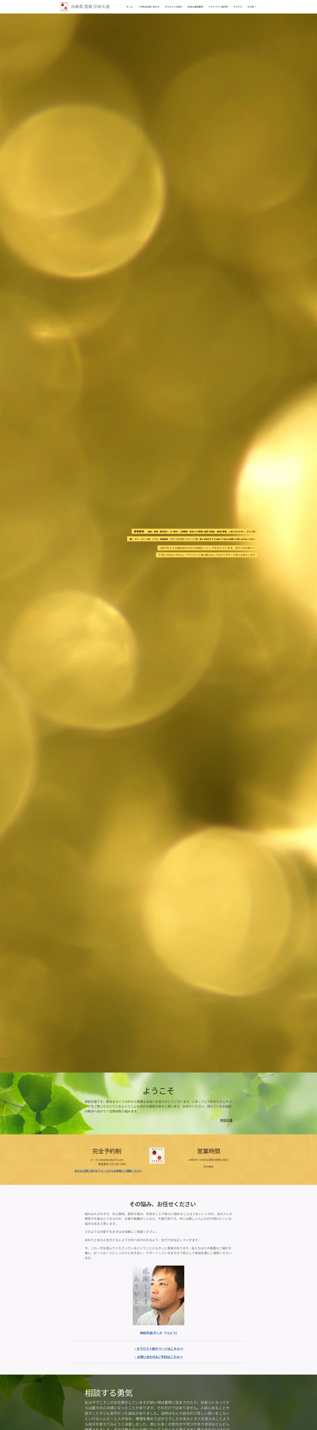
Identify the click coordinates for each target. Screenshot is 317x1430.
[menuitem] (130, 7)
